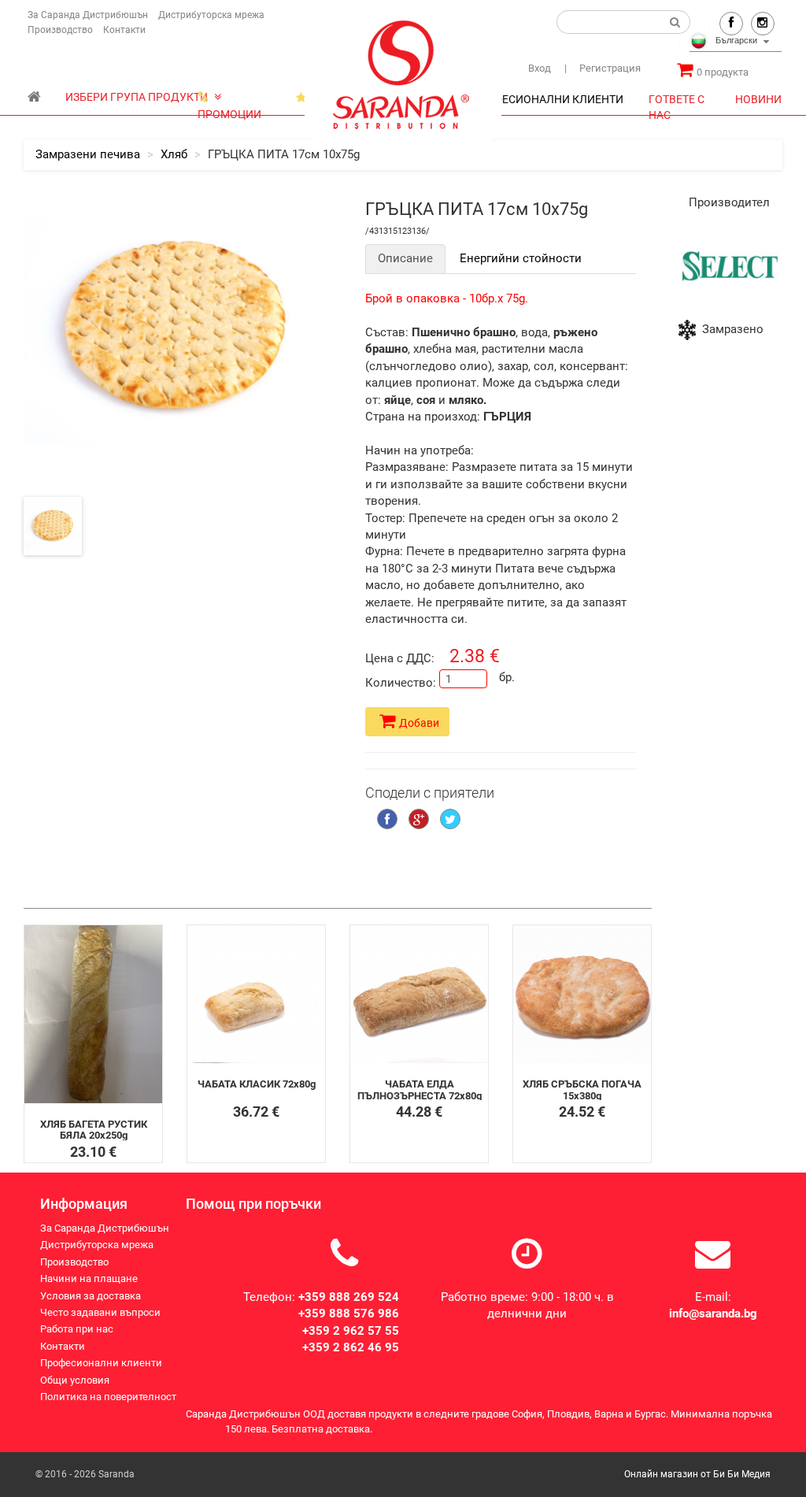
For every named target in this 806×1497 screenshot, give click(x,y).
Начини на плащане (89, 1278)
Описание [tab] (405, 258)
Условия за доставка (90, 1296)
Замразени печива (87, 154)
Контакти (124, 29)
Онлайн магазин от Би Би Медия (697, 1474)
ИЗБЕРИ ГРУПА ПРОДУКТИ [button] (137, 97)
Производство (60, 29)
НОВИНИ (758, 99)
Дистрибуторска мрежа (211, 14)
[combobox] (736, 42)
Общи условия (74, 1380)
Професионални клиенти (101, 1363)
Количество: (396, 683)
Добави (419, 723)
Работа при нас (76, 1329)
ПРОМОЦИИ (229, 101)
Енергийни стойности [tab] (521, 258)
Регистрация (602, 68)
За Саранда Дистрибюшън (88, 14)
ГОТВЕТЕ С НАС (676, 103)
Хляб (174, 154)
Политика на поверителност (108, 1397)
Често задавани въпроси (100, 1312)
